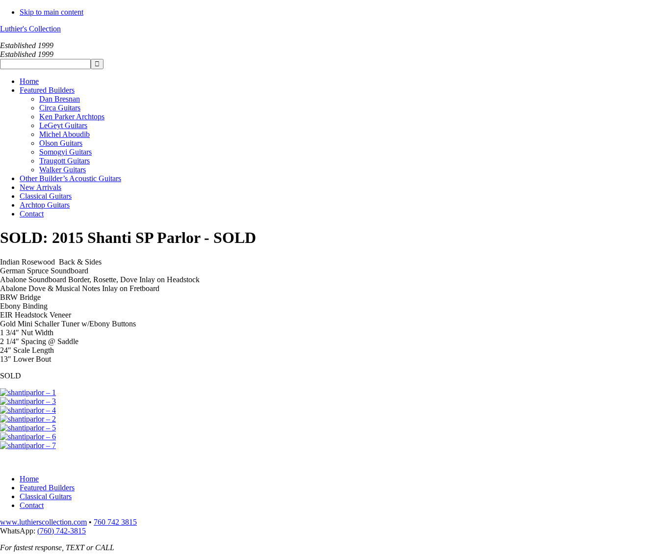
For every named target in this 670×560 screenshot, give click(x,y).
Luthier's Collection (30, 29)
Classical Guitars (46, 496)
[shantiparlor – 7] (28, 445)
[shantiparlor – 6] (28, 436)
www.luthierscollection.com (43, 522)
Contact (32, 505)
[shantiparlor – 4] (28, 410)
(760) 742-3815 (61, 531)
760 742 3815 (115, 522)
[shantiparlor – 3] (28, 401)
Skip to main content (51, 12)
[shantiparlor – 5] (28, 428)
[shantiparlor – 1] (28, 392)
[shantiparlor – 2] (28, 419)
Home (29, 479)
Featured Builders (47, 487)
